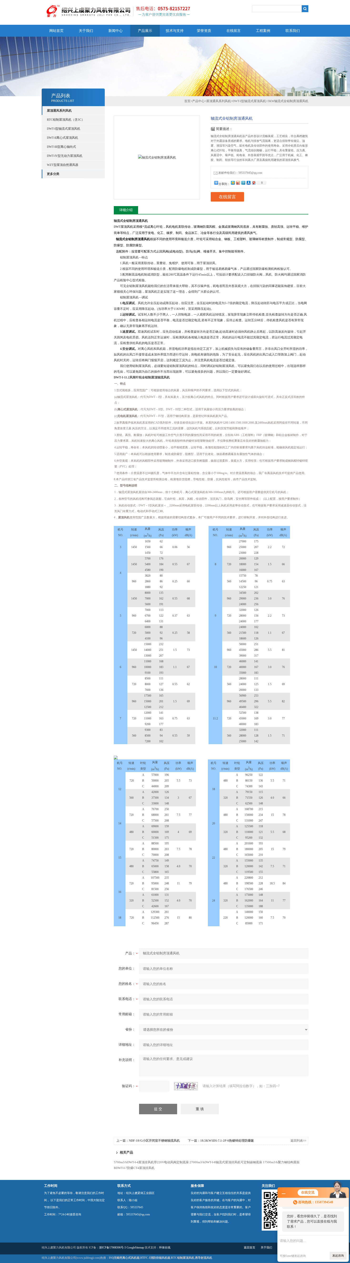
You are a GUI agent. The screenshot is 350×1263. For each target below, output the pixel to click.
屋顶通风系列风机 (218, 101)
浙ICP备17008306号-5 (112, 1247)
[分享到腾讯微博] (243, 183)
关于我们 (86, 31)
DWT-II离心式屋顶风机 (62, 137)
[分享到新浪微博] (237, 183)
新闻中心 (115, 31)
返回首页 (249, 1247)
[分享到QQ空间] (232, 183)
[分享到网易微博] (253, 183)
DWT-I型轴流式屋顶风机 (63, 128)
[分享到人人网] (248, 183)
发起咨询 (338, 1255)
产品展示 (145, 31)
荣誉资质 (204, 31)
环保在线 (164, 1247)
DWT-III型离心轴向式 (61, 147)
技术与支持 (175, 31)
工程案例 (263, 31)
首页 (187, 101)
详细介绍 (126, 210)
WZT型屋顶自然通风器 (62, 165)
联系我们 (292, 31)
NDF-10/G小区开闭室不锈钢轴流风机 (154, 1140)
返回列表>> (298, 1140)
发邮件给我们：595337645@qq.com (240, 172)
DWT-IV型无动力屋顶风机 (64, 156)
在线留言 (233, 31)
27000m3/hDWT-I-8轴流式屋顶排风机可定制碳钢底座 (226, 1162)
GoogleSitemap (135, 1247)
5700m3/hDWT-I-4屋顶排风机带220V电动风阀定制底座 (151, 1162)
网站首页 (56, 31)
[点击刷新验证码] (186, 1086)
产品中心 (198, 101)
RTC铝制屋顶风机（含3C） (66, 119)
